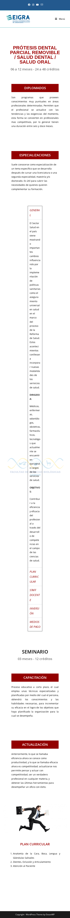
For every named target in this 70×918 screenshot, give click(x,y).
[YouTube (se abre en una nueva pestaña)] (37, 4)
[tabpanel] (35, 393)
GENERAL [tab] (35, 212)
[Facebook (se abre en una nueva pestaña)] (29, 4)
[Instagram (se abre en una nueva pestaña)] (33, 4)
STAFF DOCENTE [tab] (35, 595)
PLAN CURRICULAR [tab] (34, 576)
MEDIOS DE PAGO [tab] (35, 624)
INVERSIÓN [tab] (34, 611)
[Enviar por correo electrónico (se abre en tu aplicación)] (41, 4)
